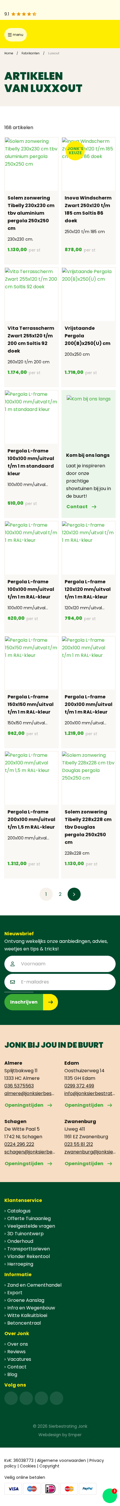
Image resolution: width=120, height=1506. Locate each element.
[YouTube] (56, 1398)
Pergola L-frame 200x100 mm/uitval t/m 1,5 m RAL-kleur (31, 819)
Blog (12, 1374)
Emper (75, 1435)
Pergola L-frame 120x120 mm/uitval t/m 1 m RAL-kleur (88, 589)
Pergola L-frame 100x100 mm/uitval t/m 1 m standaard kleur (31, 462)
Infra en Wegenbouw (31, 1307)
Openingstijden (24, 1105)
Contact (77, 506)
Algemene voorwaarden (61, 1460)
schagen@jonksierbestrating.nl (30, 1151)
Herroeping (20, 1264)
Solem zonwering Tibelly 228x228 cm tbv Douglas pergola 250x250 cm (88, 827)
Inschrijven (24, 1002)
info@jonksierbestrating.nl (90, 1093)
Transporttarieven (28, 1248)
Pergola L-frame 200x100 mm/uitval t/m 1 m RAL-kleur (88, 704)
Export (14, 1292)
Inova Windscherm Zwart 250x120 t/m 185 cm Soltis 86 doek (88, 209)
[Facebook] (11, 1398)
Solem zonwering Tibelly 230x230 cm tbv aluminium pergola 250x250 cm (31, 213)
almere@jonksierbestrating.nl (30, 1093)
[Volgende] (74, 894)
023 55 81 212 (78, 1144)
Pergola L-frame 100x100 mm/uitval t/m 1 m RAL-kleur (31, 589)
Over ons (17, 1344)
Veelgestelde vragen (31, 1226)
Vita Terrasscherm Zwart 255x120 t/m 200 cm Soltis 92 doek (31, 339)
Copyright (49, 1466)
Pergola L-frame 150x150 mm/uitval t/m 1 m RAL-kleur (31, 704)
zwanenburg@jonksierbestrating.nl (90, 1151)
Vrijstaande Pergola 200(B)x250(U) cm (87, 336)
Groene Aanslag (25, 1300)
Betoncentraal (24, 1323)
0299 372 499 (79, 1085)
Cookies (28, 1466)
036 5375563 (19, 1085)
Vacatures (19, 1359)
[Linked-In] (41, 1398)
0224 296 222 (19, 1144)
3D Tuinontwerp (25, 1233)
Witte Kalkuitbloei (27, 1315)
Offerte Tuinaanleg (29, 1218)
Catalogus (19, 1210)
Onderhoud (20, 1241)
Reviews (16, 1351)
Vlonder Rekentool (28, 1256)
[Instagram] (26, 1398)
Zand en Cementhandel (34, 1285)
